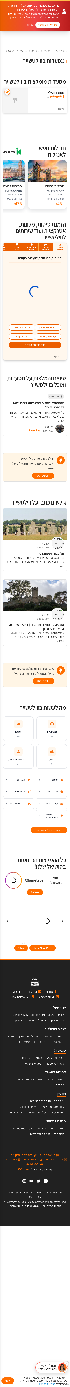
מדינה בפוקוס (17, 1112)
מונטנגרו (11, 1036)
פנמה (39, 1036)
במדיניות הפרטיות (46, 1384)
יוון (19, 1042)
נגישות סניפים (19, 1128)
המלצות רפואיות (29, 1107)
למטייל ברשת (54, 1206)
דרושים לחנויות (37, 1128)
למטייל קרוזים (56, 1112)
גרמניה (27, 1042)
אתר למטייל (60, 51)
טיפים (61, 1079)
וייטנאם (49, 1036)
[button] (51, 1367)
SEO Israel (23, 1169)
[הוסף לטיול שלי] (7, 92)
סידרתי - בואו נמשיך (47, 24)
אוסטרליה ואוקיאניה (36, 1020)
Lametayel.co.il (57, 1202)
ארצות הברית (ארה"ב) (52, 1042)
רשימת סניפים (56, 1128)
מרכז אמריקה (21, 1014)
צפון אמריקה (38, 1014)
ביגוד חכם (58, 1134)
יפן (35, 1042)
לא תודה (29, 24)
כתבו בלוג (42, 681)
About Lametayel (53, 1192)
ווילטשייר (10, 51)
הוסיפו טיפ (42, 476)
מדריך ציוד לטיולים (40, 1101)
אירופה (35, 51)
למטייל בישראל (33, 1063)
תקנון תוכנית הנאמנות (18, 1192)
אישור (7, 1380)
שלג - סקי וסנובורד (54, 1063)
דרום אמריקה (57, 1020)
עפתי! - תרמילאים (32, 1058)
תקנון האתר (36, 1192)
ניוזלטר (60, 1085)
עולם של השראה (37, 1112)
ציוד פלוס (59, 1101)
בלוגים (40, 1079)
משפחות (59, 1058)
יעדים (46, 51)
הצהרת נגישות (35, 1196)
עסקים (48, 1058)
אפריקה (17, 1020)
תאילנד (60, 1036)
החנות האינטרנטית (40, 1134)
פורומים (50, 1079)
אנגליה (23, 51)
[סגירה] (67, 1363)
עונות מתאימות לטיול (52, 1107)
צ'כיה (30, 1036)
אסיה (51, 1014)
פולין (21, 1036)
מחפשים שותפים (25, 1079)
